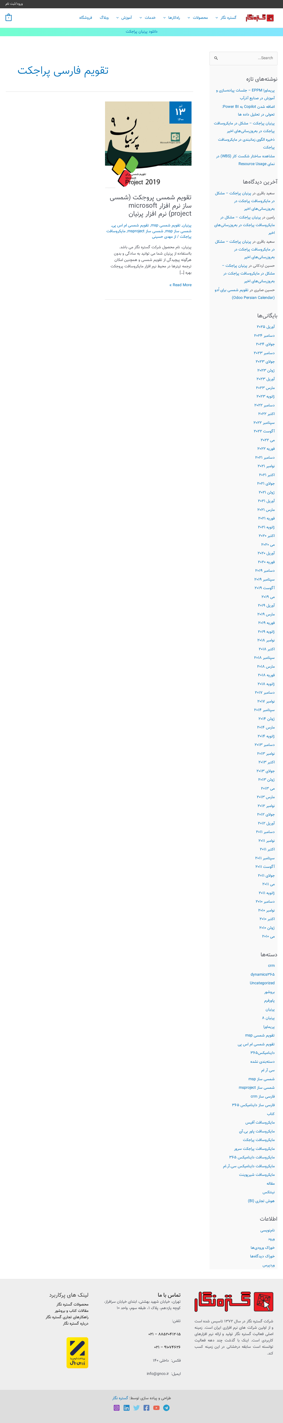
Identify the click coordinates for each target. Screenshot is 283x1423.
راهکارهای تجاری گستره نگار (67, 1317)
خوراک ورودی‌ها (263, 1248)
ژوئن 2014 (266, 719)
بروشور (269, 992)
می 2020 (268, 545)
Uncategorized (262, 983)
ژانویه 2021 (266, 527)
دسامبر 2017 (265, 693)
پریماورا (269, 1027)
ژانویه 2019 (266, 632)
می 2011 (268, 884)
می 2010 (268, 937)
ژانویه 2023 (265, 397)
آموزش (126, 18)
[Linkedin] (126, 1407)
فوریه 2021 (266, 519)
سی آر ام (268, 1070)
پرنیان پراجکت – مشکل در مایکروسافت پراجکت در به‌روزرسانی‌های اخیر (245, 201)
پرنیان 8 (268, 1018)
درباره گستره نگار (75, 1324)
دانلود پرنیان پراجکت (142, 32)
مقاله (271, 1184)
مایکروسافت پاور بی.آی (257, 1132)
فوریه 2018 (266, 675)
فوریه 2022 (266, 449)
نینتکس (269, 1192)
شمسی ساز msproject (257, 1088)
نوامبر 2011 (266, 841)
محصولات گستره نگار (72, 1305)
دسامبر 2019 (265, 571)
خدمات (150, 18)
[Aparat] (156, 1407)
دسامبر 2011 (265, 832)
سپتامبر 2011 (265, 858)
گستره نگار (229, 18)
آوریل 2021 (266, 501)
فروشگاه (85, 18)
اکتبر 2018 (267, 649)
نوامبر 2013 (266, 754)
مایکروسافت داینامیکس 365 (252, 1158)
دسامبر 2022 (264, 406)
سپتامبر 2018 (264, 658)
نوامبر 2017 (266, 702)
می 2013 (268, 789)
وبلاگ (104, 18)
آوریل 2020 (266, 553)
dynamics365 (263, 975)
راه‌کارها (174, 18)
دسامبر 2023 (264, 353)
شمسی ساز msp (261, 1079)
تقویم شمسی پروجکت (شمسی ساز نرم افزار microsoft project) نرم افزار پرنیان (151, 205)
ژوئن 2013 (266, 780)
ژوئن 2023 (266, 371)
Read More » (180, 285)
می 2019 (268, 597)
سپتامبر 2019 (264, 580)
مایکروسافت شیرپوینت (257, 1175)
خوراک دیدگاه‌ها (262, 1257)
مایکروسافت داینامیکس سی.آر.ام (249, 1166)
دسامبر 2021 (265, 458)
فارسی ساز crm (263, 1097)
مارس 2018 (266, 667)
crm (271, 966)
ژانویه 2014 (266, 736)
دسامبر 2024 (264, 336)
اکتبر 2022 (266, 414)
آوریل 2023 (265, 379)
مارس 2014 (266, 728)
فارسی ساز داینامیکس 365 (253, 1105)
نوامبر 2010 (266, 911)
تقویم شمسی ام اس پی (256, 1044)
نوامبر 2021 (266, 466)
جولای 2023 (265, 362)
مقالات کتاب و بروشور (71, 1311)
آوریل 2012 (266, 824)
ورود (271, 1239)
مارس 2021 (266, 510)
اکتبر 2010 (267, 919)
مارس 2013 (266, 797)
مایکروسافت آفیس (260, 1123)
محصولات (200, 18)
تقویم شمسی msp (260, 1036)
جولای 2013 (265, 771)
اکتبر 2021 (267, 475)
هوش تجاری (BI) (261, 1201)
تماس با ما (169, 1295)
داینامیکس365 (262, 1053)
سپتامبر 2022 (264, 423)
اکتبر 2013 (266, 762)
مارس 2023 (265, 388)
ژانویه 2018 (266, 684)
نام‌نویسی (267, 1231)
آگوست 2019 (265, 588)
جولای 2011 (266, 876)
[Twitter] (136, 1407)
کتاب (271, 1114)
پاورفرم (269, 1001)
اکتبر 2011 (267, 850)
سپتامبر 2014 (264, 710)
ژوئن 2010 (267, 928)
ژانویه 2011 (267, 893)
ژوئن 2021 (267, 493)
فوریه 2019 (266, 623)
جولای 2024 (265, 344)
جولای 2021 (266, 484)
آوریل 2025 (266, 327)
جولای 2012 (266, 815)
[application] (218, 18)
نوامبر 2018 (266, 641)
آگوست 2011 (265, 867)
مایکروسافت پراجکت (259, 1140)
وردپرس (269, 1265)
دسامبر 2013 (265, 745)
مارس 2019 (266, 615)
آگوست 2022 (264, 432)
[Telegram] (166, 1407)
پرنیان (270, 1010)
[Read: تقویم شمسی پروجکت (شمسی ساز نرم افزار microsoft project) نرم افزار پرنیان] (148, 145)
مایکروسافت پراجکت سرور (254, 1149)
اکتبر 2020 (267, 536)
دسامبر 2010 (265, 902)
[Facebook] (146, 1407)
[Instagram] (116, 1407)
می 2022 (268, 440)
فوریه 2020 (266, 562)
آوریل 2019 (266, 606)
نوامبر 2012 (266, 806)
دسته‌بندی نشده (262, 1062)
